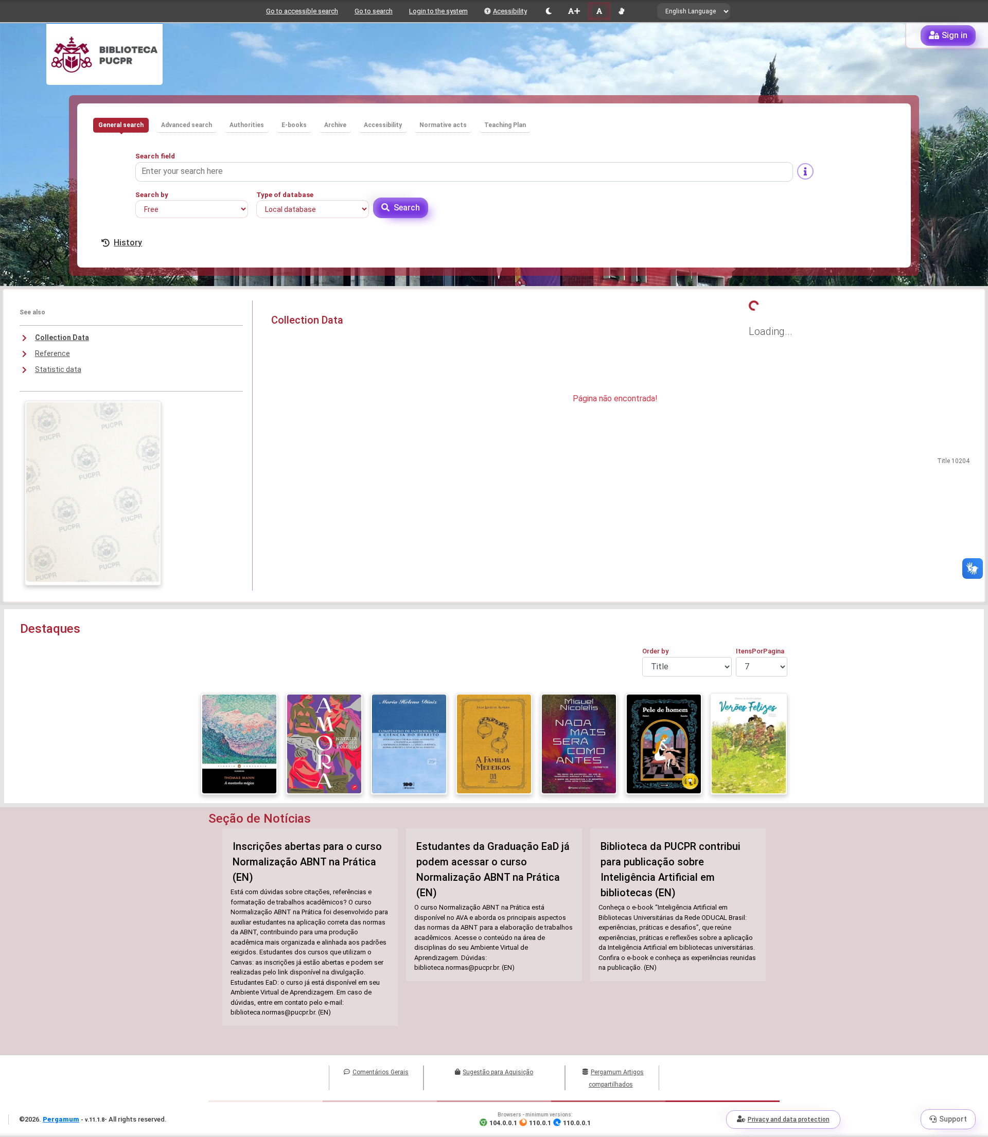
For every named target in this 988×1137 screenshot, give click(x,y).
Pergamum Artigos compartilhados (616, 1078)
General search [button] (121, 125)
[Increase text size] (574, 11)
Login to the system (438, 11)
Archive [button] (335, 125)
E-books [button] (294, 125)
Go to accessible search (302, 11)
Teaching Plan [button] (505, 125)
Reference (52, 353)
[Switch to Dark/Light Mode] (548, 11)
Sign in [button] (954, 35)
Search (407, 207)
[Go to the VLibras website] (621, 11)
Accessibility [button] (383, 125)
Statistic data (58, 369)
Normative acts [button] (443, 125)
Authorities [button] (247, 125)
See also (32, 312)
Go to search (374, 11)
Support (953, 1119)
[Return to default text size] (599, 11)
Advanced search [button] (186, 125)
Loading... (770, 331)
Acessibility (510, 11)
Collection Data (62, 337)
